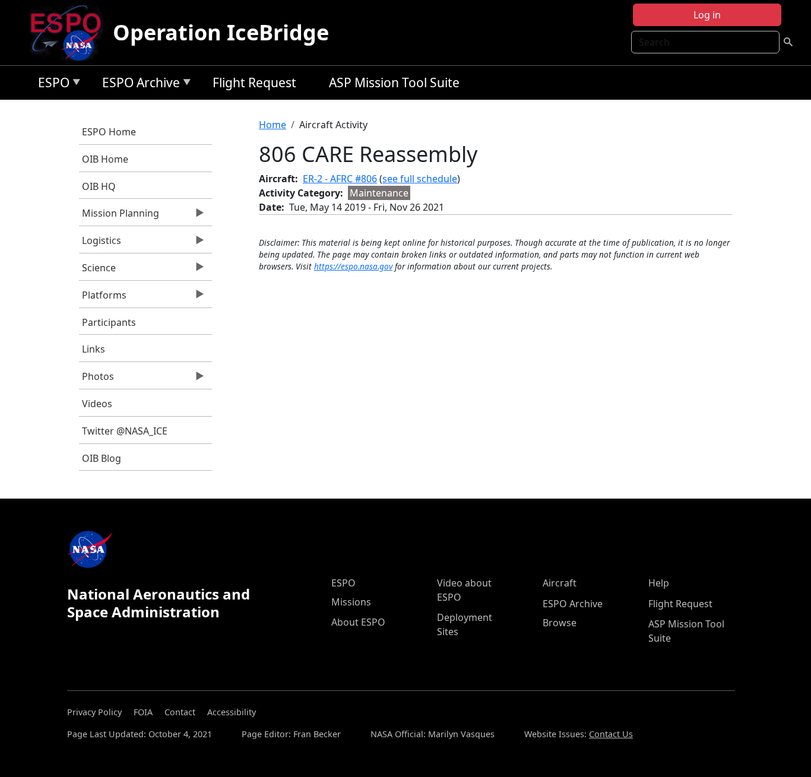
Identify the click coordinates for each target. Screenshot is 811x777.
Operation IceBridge (221, 32)
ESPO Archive (138, 84)
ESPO (50, 84)
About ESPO (358, 622)
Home (272, 124)
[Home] (70, 32)
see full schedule (419, 178)
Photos (96, 379)
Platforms (102, 297)
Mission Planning (119, 216)
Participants (109, 322)
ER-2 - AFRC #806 (340, 178)
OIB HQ (99, 186)
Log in (707, 14)
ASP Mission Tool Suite (394, 82)
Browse (559, 622)
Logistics (100, 243)
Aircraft (559, 582)
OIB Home (105, 159)
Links (93, 349)
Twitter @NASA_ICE (124, 430)
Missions (351, 601)
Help (658, 582)
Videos (97, 403)
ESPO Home (109, 131)
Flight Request (254, 82)
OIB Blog (101, 458)
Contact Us (611, 734)
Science (97, 270)
